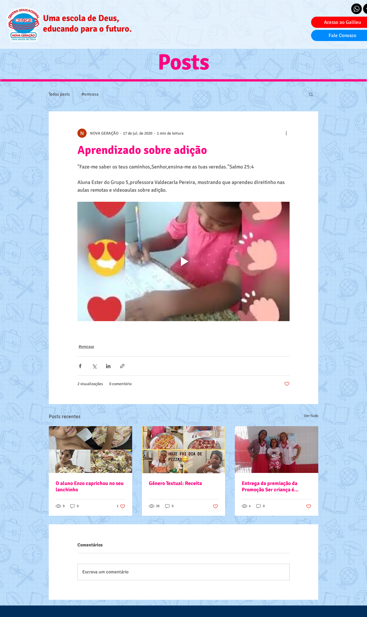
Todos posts (59, 94)
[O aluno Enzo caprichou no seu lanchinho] (90, 449)
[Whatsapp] (356, 8)
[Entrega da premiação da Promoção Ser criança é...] (276, 449)
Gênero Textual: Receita (175, 483)
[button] (311, 94)
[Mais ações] (286, 133)
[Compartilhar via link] (122, 366)
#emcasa (90, 94)
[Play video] (183, 261)
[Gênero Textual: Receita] (183, 449)
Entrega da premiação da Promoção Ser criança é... (270, 486)
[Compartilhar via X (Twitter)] (94, 366)
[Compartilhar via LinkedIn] (108, 366)
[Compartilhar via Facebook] (80, 366)
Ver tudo (311, 415)
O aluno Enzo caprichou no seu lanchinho (90, 486)
